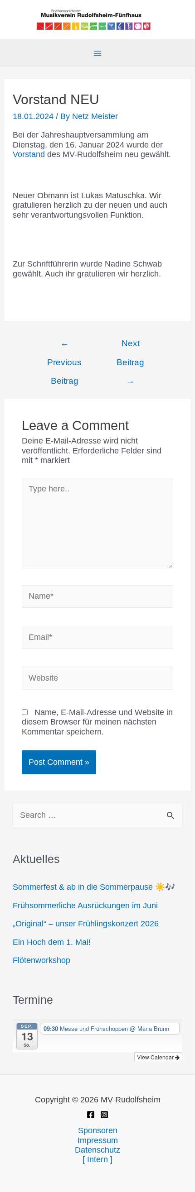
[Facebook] (91, 1115)
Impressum (98, 1140)
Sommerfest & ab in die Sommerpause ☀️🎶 (94, 887)
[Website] (97, 679)
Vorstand (30, 154)
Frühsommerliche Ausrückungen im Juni (85, 905)
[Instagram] (104, 1115)
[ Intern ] (97, 1159)
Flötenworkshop (41, 960)
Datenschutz (97, 1149)
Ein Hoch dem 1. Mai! (52, 942)
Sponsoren (97, 1130)
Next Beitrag (130, 346)
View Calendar (156, 1057)
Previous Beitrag (64, 346)
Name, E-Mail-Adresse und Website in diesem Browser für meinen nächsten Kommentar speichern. (97, 722)
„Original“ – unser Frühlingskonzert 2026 (86, 923)
